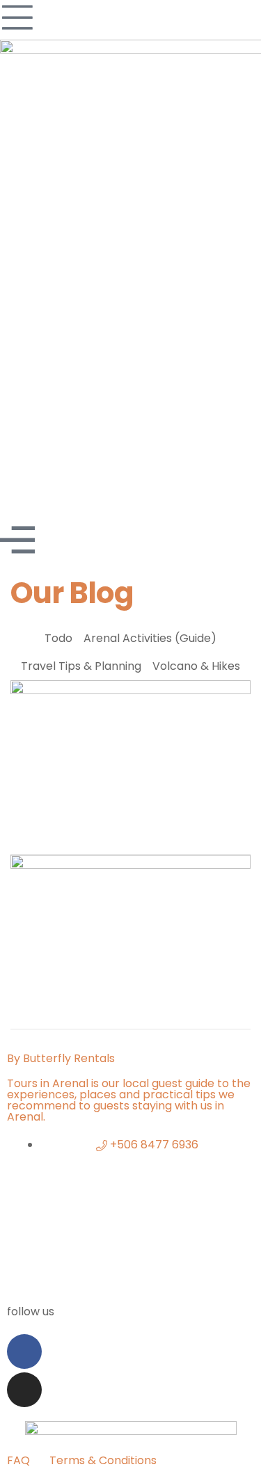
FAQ (18, 1460)
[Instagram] (24, 1389)
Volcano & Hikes (196, 666)
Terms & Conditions (103, 1460)
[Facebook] (24, 1351)
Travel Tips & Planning (81, 666)
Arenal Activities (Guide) (150, 638)
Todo (58, 638)
